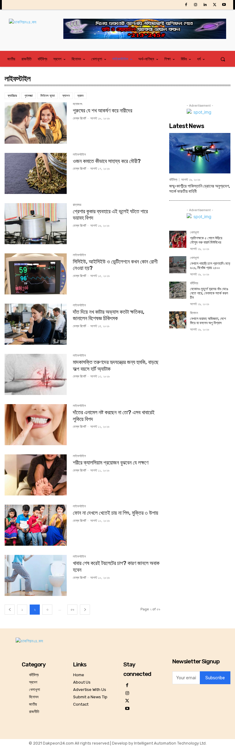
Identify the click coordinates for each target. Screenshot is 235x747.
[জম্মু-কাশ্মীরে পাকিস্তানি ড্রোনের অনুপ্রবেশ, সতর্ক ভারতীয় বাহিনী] (199, 153)
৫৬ (72, 610)
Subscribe (215, 678)
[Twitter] (214, 4)
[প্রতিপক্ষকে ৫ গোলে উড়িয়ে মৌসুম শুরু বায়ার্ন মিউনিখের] (177, 239)
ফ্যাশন (66, 96)
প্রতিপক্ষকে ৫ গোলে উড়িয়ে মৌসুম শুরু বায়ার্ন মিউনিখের (206, 240)
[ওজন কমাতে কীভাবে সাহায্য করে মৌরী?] (36, 173)
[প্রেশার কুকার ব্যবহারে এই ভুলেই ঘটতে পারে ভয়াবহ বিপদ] (36, 223)
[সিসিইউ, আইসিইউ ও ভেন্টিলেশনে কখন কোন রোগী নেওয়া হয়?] (36, 273)
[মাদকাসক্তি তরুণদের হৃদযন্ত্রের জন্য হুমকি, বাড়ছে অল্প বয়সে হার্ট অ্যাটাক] (36, 374)
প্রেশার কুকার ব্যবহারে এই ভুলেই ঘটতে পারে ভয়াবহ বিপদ (110, 215)
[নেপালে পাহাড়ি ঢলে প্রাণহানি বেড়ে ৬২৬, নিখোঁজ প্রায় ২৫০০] (177, 264)
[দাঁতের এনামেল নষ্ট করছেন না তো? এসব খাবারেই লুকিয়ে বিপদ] (36, 424)
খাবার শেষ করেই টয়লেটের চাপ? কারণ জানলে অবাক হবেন (116, 566)
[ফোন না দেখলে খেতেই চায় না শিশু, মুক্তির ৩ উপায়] (36, 525)
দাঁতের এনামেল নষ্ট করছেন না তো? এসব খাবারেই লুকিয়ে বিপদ (114, 416)
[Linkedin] (205, 4)
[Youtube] (224, 4)
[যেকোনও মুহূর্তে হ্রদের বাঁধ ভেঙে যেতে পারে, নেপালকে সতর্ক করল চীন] (177, 290)
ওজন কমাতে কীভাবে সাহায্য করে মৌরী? (107, 161)
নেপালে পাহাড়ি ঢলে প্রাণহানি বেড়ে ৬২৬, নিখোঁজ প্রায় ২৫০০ (210, 265)
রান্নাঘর (77, 205)
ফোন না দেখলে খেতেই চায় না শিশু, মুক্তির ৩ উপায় (115, 513)
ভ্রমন (80, 96)
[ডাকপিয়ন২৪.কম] (36, 28)
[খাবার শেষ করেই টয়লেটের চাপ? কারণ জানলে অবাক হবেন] (36, 575)
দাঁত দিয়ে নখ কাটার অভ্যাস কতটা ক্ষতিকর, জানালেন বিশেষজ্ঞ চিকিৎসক (108, 315)
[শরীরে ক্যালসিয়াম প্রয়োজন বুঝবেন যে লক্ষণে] (36, 474)
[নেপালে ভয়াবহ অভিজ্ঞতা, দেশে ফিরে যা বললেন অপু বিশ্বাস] (177, 319)
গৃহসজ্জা (28, 96)
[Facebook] (186, 4)
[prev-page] (10, 610)
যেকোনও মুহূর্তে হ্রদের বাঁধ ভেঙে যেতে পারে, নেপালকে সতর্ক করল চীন (209, 293)
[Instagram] (195, 4)
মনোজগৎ (77, 104)
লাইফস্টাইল (79, 155)
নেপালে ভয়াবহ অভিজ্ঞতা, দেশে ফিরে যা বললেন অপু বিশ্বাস (208, 321)
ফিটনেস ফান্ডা (47, 96)
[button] (223, 59)
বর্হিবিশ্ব (173, 179)
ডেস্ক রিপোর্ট (79, 118)
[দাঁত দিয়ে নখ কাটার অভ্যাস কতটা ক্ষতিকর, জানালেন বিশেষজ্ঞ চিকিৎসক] (36, 324)
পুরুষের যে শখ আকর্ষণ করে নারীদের (102, 110)
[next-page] (85, 610)
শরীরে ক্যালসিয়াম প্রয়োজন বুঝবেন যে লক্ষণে (110, 462)
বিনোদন (194, 313)
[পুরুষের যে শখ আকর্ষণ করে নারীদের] (36, 122)
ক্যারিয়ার (12, 96)
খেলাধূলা (194, 232)
